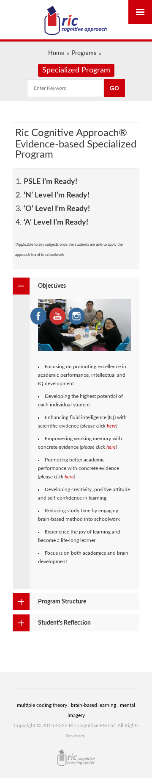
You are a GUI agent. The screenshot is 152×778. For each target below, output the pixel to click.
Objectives (52, 286)
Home (56, 53)
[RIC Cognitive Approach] (76, 20)
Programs (84, 53)
